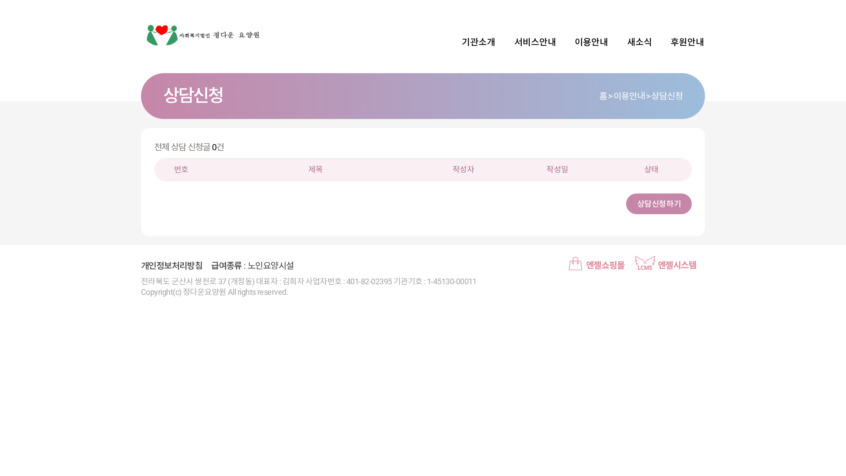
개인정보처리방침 (171, 265)
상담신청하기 (659, 203)
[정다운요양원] (202, 35)
